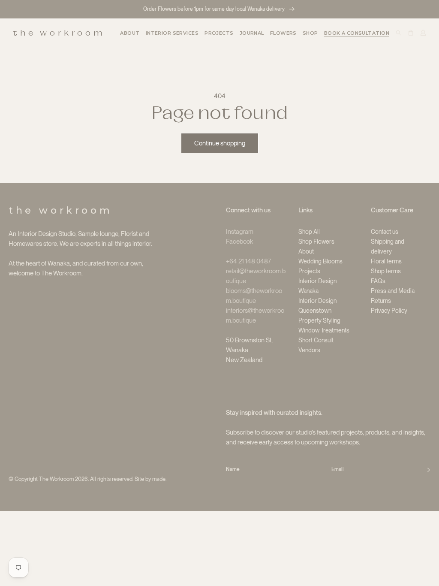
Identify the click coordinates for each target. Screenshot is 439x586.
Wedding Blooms (320, 261)
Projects (309, 271)
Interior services (172, 33)
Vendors (309, 350)
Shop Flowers (316, 241)
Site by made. (150, 479)
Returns (381, 300)
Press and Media (393, 290)
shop (310, 33)
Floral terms (386, 261)
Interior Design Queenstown (317, 305)
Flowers (283, 33)
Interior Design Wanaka (317, 286)
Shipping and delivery (387, 246)
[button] (172, 32)
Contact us (384, 231)
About (306, 251)
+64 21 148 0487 (248, 261)
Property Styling (319, 320)
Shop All (309, 231)
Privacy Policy (389, 310)
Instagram (239, 232)
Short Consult (316, 340)
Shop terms (386, 271)
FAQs (378, 281)
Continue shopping (219, 143)
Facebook (239, 241)
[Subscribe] (427, 469)
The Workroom (56, 479)
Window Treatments (323, 330)
